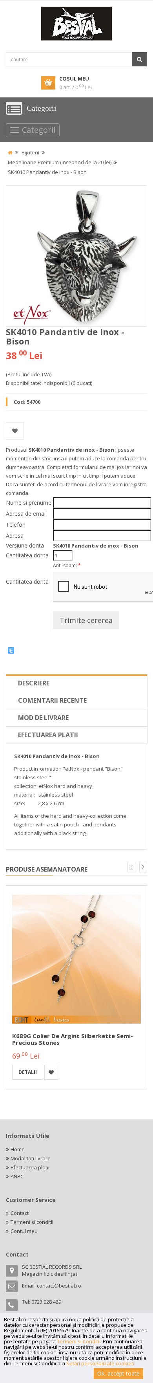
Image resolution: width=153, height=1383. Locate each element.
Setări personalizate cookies (100, 1363)
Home (18, 1149)
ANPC (17, 1176)
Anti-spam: (67, 565)
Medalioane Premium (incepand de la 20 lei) (59, 162)
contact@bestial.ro (59, 1285)
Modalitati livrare (31, 1158)
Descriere (33, 683)
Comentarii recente (52, 700)
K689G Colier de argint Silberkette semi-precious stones (72, 1039)
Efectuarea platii (48, 735)
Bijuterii (30, 152)
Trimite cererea (86, 620)
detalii (27, 1072)
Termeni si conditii (32, 1221)
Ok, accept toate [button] (118, 1373)
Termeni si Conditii (78, 1341)
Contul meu (24, 1231)
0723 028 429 (46, 1301)
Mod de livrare (43, 717)
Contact (20, 1212)
